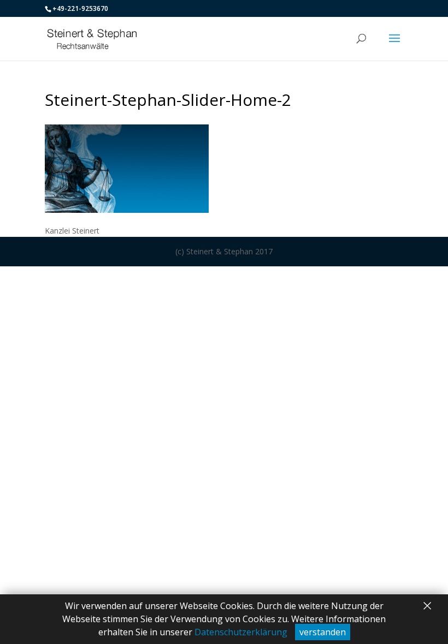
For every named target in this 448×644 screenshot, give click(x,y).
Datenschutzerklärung (240, 632)
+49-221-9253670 (80, 8)
